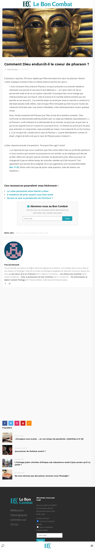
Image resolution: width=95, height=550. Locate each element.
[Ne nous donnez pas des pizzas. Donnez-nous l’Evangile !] (7, 474)
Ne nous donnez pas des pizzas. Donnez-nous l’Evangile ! (42, 476)
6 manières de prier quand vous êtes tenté (30, 195)
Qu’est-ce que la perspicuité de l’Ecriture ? (30, 198)
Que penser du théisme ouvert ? (30, 451)
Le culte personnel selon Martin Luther (28, 191)
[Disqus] (47, 318)
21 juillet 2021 (19, 459)
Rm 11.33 (14, 167)
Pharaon (33, 233)
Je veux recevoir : (43, 518)
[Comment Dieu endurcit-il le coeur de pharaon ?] (47, 251)
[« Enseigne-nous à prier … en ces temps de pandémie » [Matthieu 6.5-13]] (7, 437)
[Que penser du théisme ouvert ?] (7, 450)
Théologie (9, 60)
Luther (25, 233)
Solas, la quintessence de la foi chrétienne (37, 277)
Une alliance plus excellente (70, 274)
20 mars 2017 (19, 473)
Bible (18, 233)
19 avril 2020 (19, 436)
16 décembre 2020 (22, 60)
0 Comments (24, 69)
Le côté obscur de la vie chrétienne (22, 274)
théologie (43, 233)
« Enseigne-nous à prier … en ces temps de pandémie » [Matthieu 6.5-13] (49, 439)
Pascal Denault (12, 69)
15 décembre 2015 (21, 448)
